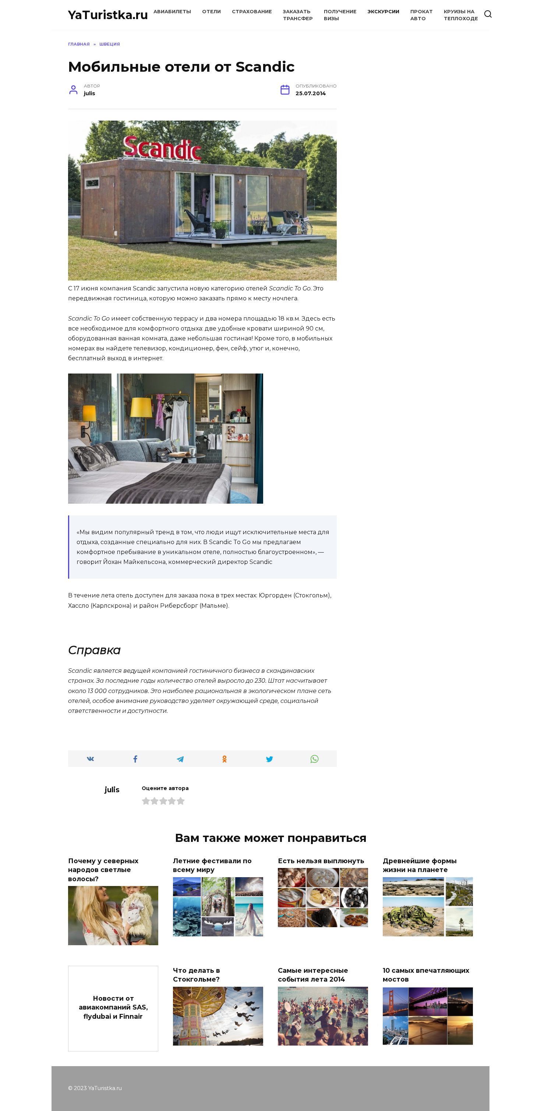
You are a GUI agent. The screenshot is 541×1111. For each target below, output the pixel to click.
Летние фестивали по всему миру (212, 865)
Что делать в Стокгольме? (196, 974)
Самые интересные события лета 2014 (313, 974)
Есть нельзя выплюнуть (321, 860)
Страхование (252, 11)
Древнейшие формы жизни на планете (420, 865)
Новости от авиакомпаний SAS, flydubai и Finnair (113, 1007)
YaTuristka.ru (108, 15)
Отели (211, 11)
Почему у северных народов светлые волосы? (103, 869)
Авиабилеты (172, 11)
